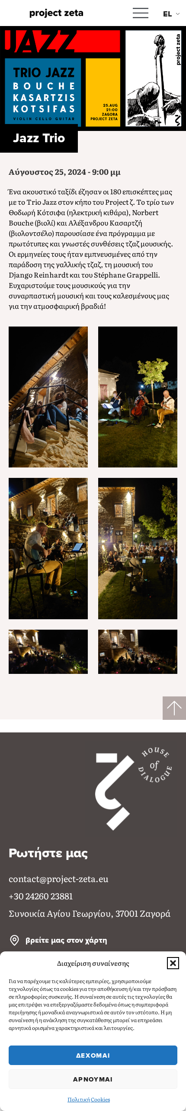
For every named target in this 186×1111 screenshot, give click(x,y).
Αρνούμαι (93, 1079)
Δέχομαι (93, 1055)
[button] (173, 963)
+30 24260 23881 (41, 895)
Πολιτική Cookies (88, 1099)
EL (167, 14)
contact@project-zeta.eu (59, 878)
